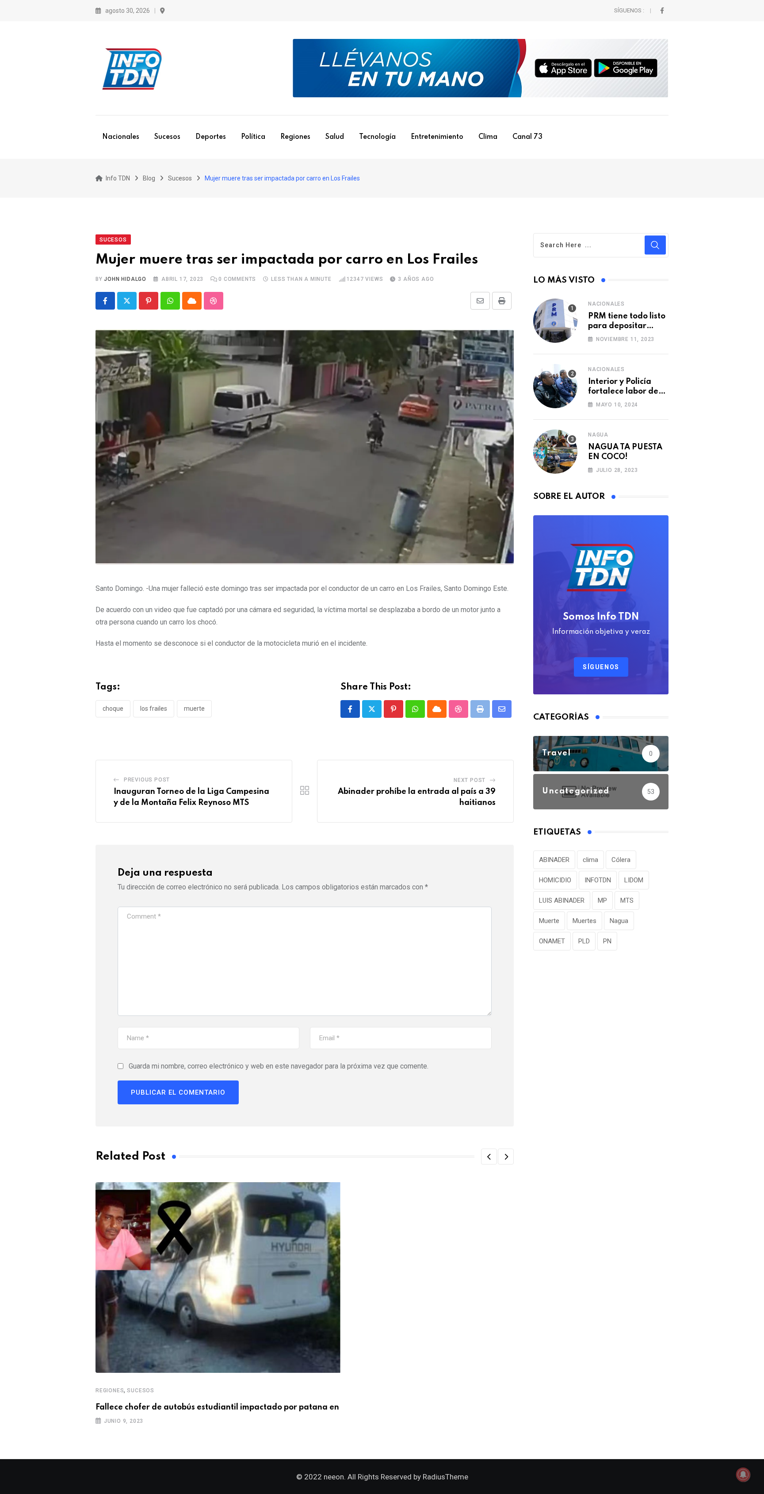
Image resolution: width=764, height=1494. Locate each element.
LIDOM (633, 880)
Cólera (620, 860)
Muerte (194, 708)
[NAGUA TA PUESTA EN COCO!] (555, 451)
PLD (584, 941)
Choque (113, 708)
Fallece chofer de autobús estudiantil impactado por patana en (217, 1407)
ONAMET (552, 941)
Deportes (210, 137)
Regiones (295, 137)
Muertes (584, 921)
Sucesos (167, 137)
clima (590, 860)
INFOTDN (597, 880)
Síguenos (601, 666)
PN (607, 941)
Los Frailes (153, 708)
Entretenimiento (437, 137)
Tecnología (377, 137)
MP (602, 900)
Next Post (469, 780)
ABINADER (554, 860)
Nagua (598, 435)
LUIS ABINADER (561, 900)
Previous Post (147, 780)
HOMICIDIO (555, 880)
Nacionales (120, 137)
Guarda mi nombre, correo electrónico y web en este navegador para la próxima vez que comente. (278, 1066)
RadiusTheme (445, 1476)
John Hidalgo (125, 279)
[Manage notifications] (743, 1474)
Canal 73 (527, 137)
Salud (334, 137)
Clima (487, 137)
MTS (627, 900)
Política (253, 137)
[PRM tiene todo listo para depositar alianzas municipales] (555, 321)
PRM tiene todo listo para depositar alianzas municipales (628, 326)
